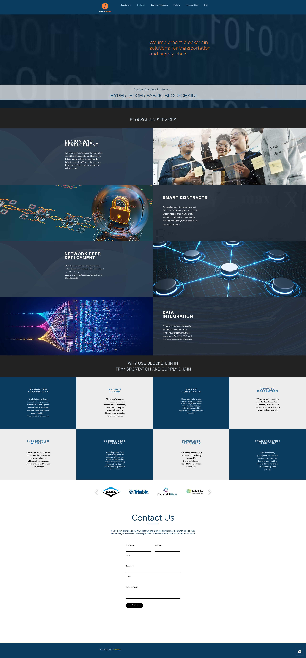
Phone (128, 576)
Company (129, 566)
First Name (130, 545)
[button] (111, 492)
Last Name (158, 545)
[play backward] (96, 491)
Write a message (132, 587)
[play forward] (209, 491)
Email (128, 555)
